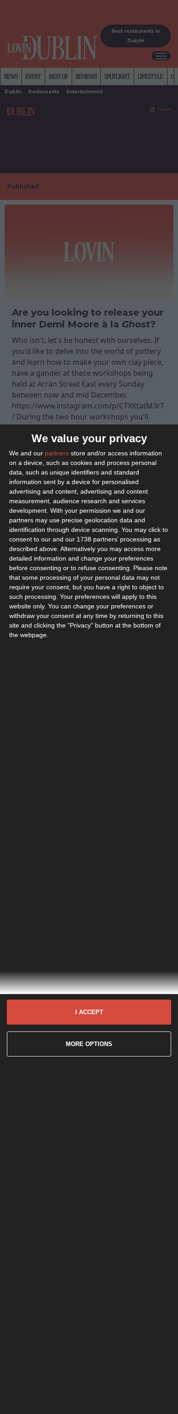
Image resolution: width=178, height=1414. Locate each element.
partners (57, 453)
